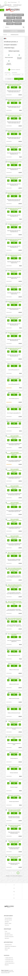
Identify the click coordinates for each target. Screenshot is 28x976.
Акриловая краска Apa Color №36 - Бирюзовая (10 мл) (14, 153)
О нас (6, 931)
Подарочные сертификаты (10, 946)
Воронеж (7, 964)
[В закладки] (8, 87)
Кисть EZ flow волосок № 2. (14, 384)
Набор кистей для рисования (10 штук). (14, 744)
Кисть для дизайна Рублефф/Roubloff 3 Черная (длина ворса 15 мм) (14, 544)
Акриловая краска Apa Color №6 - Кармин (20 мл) (14, 278)
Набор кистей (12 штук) (14, 669)
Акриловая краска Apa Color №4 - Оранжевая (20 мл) (14, 231)
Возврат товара (8, 923)
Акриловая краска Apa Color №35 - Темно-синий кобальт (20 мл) (14, 122)
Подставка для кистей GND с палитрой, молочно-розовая (14, 817)
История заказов (8, 919)
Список (9, 78)
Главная (7, 14)
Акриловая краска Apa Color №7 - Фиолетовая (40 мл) (14, 355)
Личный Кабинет (8, 918)
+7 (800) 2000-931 (9, 957)
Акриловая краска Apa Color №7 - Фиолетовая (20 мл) (14, 340)
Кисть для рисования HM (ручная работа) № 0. (14, 641)
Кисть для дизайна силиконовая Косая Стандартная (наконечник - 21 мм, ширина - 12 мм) (14, 576)
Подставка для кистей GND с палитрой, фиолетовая (14, 848)
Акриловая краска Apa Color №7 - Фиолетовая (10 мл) (14, 324)
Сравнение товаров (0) (15, 69)
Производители (8, 944)
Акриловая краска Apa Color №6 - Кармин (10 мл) (14, 262)
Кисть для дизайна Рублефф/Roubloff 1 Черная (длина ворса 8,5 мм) (14, 511)
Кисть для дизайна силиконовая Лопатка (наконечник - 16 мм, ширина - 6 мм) (14, 610)
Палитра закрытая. (14, 758)
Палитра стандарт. (14, 787)
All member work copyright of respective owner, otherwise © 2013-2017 (7, 971)
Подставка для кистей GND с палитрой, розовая (14, 833)
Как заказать (7, 933)
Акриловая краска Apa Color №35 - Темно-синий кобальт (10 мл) (14, 107)
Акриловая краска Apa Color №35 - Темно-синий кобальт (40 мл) (14, 138)
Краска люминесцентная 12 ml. (14, 655)
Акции (19, 17)
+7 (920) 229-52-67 (9, 961)
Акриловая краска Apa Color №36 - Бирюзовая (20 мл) (14, 169)
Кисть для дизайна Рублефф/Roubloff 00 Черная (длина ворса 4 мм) (14, 494)
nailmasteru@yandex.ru (9, 963)
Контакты (18, 23)
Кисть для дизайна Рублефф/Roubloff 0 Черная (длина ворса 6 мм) (14, 461)
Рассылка (7, 925)
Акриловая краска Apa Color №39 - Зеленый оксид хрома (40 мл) (14, 200)
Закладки (10, 23)
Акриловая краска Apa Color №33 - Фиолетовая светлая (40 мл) (14, 91)
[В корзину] (14, 87)
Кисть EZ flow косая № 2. (14, 398)
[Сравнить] (20, 87)
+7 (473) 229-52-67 (9, 959)
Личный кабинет (19, 20)
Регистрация (7, 20)
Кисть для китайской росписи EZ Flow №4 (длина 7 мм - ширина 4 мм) (14, 625)
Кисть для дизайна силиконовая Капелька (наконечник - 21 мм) (14, 560)
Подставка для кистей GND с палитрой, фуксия (14, 864)
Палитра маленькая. (14, 772)
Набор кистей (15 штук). (14, 684)
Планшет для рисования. (14, 801)
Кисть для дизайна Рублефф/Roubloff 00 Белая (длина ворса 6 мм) (14, 477)
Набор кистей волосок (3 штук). (14, 712)
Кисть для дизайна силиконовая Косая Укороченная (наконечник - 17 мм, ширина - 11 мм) (14, 593)
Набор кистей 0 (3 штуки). (14, 698)
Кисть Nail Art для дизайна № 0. (14, 427)
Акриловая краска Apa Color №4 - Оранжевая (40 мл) (14, 247)
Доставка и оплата (17, 14)
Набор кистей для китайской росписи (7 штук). (14, 728)
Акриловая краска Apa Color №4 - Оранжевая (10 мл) (14, 215)
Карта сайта (7, 948)
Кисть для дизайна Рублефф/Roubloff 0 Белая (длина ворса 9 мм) (14, 444)
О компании (11, 17)
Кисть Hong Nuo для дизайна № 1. (14, 412)
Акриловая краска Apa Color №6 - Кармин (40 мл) (14, 293)
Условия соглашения (9, 936)
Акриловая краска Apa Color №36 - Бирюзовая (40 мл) (14, 184)
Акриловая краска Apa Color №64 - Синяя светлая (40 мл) (14, 309)
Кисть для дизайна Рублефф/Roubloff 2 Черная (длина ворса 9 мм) (14, 527)
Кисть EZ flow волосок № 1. (14, 369)
